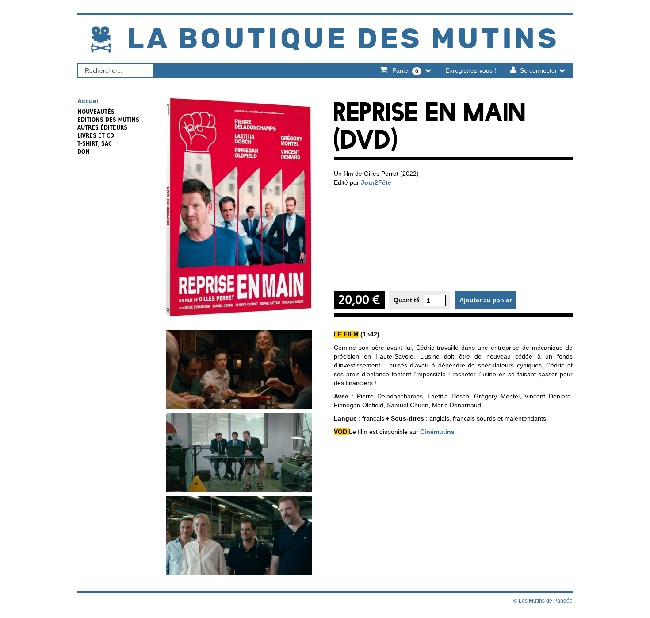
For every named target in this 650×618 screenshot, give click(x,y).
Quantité (407, 300)
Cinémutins (437, 431)
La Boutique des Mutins (343, 39)
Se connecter (538, 70)
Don (83, 151)
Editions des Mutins (108, 119)
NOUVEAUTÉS (96, 111)
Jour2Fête (376, 182)
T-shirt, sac (94, 143)
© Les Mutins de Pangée (543, 601)
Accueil (88, 101)
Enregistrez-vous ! (470, 70)
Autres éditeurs (102, 127)
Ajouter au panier (485, 300)
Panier (404, 70)
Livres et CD (95, 135)
